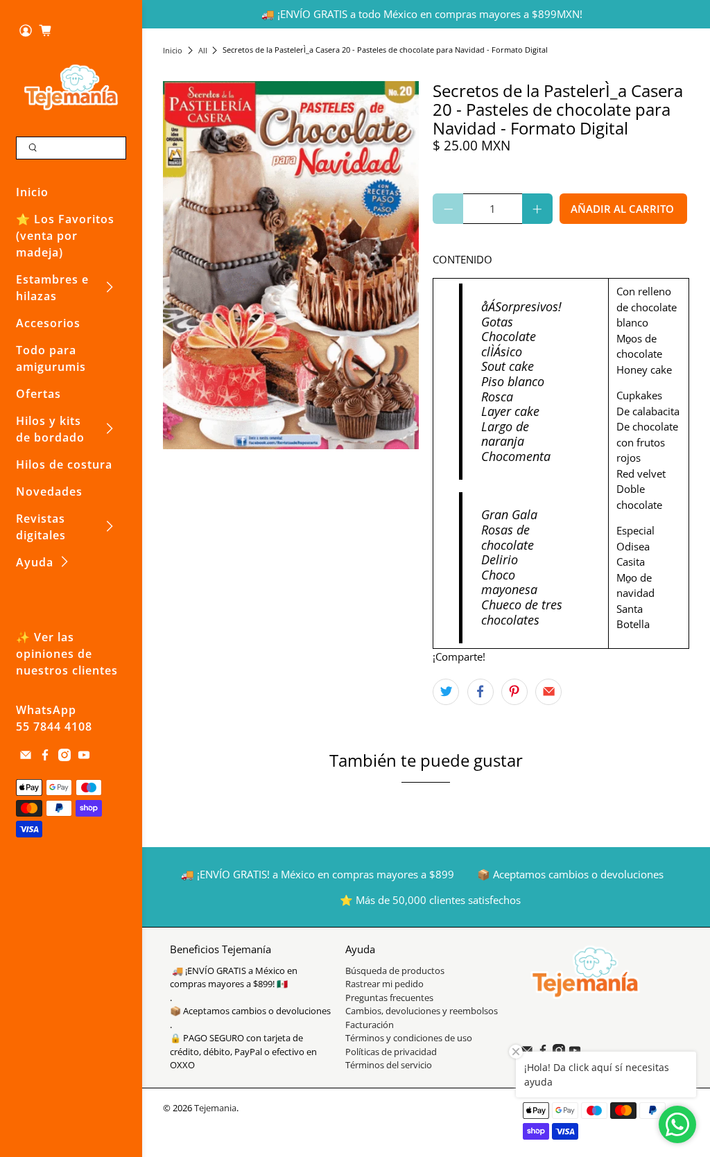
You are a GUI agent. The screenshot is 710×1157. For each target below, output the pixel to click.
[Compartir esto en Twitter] (446, 692)
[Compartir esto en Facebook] (480, 692)
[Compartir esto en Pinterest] (514, 692)
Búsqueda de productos (394, 970)
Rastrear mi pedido (384, 983)
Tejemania (215, 1108)
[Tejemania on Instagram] (64, 757)
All (202, 50)
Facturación (369, 1024)
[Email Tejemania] (25, 757)
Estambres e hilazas (52, 288)
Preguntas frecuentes (389, 997)
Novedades (49, 491)
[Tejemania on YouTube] (84, 757)
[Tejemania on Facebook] (45, 757)
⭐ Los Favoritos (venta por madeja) (65, 235)
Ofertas (38, 393)
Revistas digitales (41, 527)
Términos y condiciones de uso (408, 1038)
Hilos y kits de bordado (50, 429)
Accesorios (48, 323)
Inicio (32, 192)
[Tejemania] (71, 87)
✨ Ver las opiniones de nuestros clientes (67, 653)
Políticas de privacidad (391, 1051)
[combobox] (71, 148)
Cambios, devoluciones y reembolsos (421, 1010)
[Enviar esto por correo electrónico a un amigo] (548, 692)
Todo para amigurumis (51, 358)
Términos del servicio (388, 1065)
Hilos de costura (64, 464)
